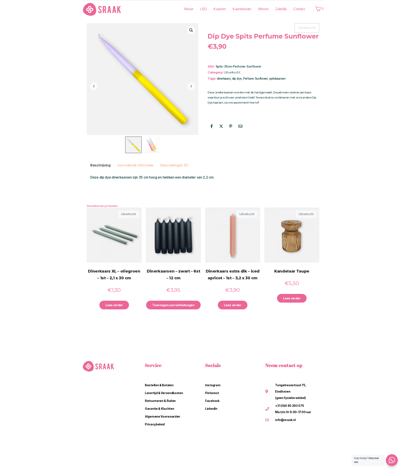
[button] (191, 30)
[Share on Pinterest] (231, 126)
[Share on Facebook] (211, 126)
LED (203, 9)
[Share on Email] (240, 126)
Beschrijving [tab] (100, 165)
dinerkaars (223, 78)
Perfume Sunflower (255, 78)
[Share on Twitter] (221, 126)
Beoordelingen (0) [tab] (174, 165)
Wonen (263, 9)
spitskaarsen (277, 78)
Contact (299, 9)
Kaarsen (220, 9)
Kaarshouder (242, 9)
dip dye (237, 78)
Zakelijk (281, 9)
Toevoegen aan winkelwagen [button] (173, 305)
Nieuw (189, 9)
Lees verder (114, 305)
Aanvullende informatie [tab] (135, 165)
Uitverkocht (232, 72)
